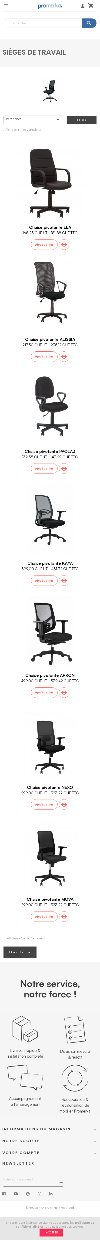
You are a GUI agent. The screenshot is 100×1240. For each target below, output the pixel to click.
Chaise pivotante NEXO (50, 787)
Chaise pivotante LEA (50, 227)
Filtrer (81, 120)
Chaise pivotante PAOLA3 (50, 451)
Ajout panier (44, 245)
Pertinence (33, 120)
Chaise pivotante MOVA (50, 899)
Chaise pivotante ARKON (50, 675)
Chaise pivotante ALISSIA (50, 339)
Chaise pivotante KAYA (50, 563)
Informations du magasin (36, 1129)
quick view (64, 244)
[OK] (61, 1182)
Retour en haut (20, 952)
